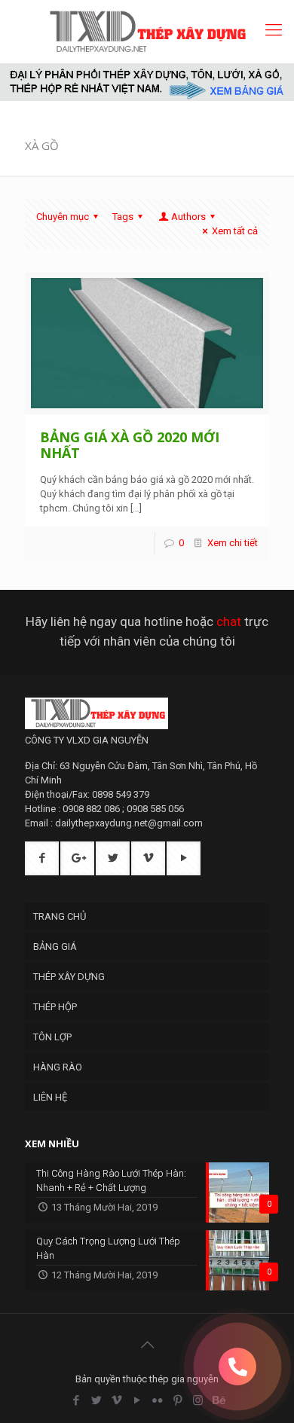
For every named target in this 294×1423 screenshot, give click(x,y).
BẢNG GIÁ (55, 946)
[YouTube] (137, 1400)
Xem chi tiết (232, 542)
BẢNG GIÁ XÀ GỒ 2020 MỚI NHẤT (129, 445)
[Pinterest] (177, 1400)
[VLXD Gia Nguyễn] (147, 32)
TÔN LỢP (52, 1037)
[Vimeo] (116, 1400)
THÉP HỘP (55, 1006)
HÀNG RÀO (57, 1067)
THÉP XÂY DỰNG (69, 976)
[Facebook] (76, 1400)
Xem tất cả (235, 231)
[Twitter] (96, 1400)
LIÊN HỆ (50, 1097)
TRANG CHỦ (59, 916)
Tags (122, 216)
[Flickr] (157, 1400)
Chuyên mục (62, 216)
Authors (188, 216)
